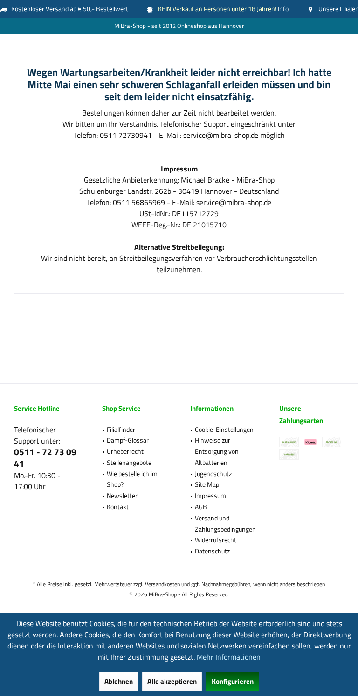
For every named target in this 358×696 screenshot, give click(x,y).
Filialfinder (121, 429)
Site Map (207, 484)
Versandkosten (162, 584)
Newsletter (122, 495)
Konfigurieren (233, 681)
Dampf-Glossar (128, 440)
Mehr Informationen (229, 656)
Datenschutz (212, 551)
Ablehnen (118, 681)
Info (283, 9)
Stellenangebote (129, 462)
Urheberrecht (125, 451)
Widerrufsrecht (215, 540)
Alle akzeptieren (172, 681)
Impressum (210, 495)
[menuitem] (134, 429)
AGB (201, 507)
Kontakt (118, 507)
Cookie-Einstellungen (224, 429)
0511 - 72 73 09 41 (45, 457)
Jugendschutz (213, 473)
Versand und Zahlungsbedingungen (225, 523)
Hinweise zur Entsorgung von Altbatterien (217, 451)
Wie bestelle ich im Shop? (132, 479)
